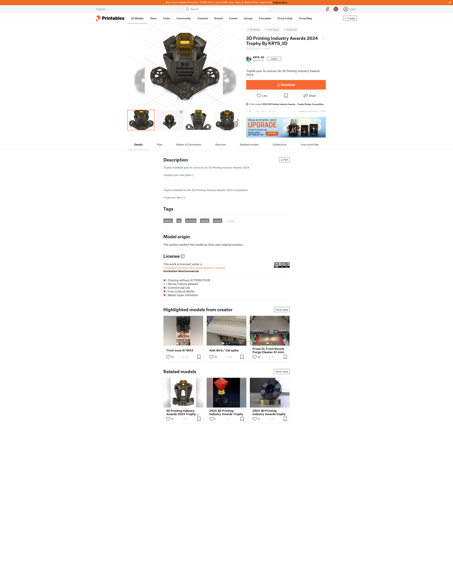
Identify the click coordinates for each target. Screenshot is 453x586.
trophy (168, 220)
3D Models (255, 29)
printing (191, 220)
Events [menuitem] (233, 18)
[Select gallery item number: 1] (177, 343)
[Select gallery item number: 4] (186, 343)
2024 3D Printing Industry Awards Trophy (226, 412)
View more (281, 309)
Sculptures (291, 29)
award (204, 220)
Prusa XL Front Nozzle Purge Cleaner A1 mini (268, 350)
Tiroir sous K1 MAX (179, 350)
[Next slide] (237, 120)
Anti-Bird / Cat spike (224, 350)
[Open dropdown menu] (323, 38)
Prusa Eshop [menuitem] (285, 18)
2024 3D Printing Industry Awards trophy (269, 412)
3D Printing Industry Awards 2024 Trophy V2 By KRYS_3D (183, 412)
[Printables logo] (110, 18)
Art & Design (273, 29)
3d (178, 220)
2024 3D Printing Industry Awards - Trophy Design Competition (293, 104)
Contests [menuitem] (202, 18)
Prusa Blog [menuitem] (305, 18)
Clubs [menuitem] (166, 18)
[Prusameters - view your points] (336, 9)
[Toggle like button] (168, 357)
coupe (217, 220)
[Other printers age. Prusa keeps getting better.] (286, 127)
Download (288, 84)
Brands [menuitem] (218, 18)
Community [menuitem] (183, 18)
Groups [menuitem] (248, 18)
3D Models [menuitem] (137, 18)
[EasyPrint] (327, 9)
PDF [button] (285, 159)
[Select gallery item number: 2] (180, 343)
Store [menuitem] (153, 18)
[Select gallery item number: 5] (189, 343)
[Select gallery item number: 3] (183, 343)
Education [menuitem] (265, 18)
